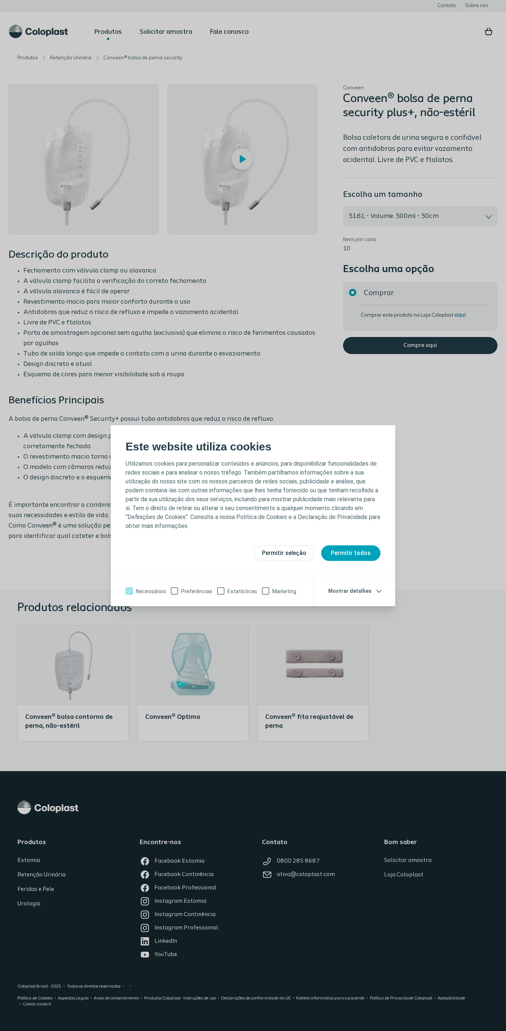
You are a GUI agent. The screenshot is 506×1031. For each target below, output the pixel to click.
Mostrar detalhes (350, 591)
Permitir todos (351, 552)
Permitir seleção (284, 552)
